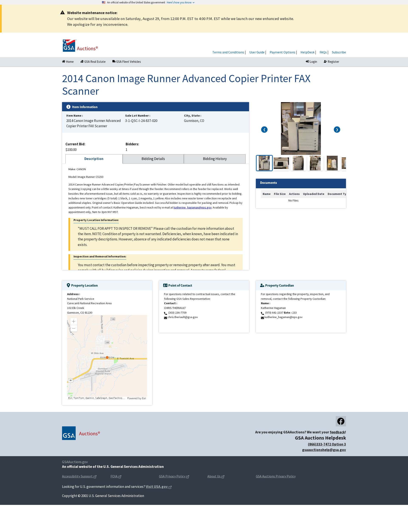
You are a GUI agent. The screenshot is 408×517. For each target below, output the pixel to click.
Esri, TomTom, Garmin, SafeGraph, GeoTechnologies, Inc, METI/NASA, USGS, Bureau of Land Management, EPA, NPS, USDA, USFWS (97, 398)
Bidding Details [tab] (153, 158)
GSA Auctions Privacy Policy (276, 476)
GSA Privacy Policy (180, 476)
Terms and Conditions (228, 52)
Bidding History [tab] (215, 158)
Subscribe (339, 52)
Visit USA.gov (159, 487)
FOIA (122, 476)
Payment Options (282, 52)
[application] (107, 357)
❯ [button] (337, 129)
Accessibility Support (83, 476)
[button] (73, 321)
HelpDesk (307, 52)
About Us (222, 476)
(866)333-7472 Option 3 (327, 444)
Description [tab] (93, 158)
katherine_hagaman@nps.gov (192, 207)
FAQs (323, 52)
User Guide (257, 52)
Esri (144, 398)
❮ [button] (264, 129)
